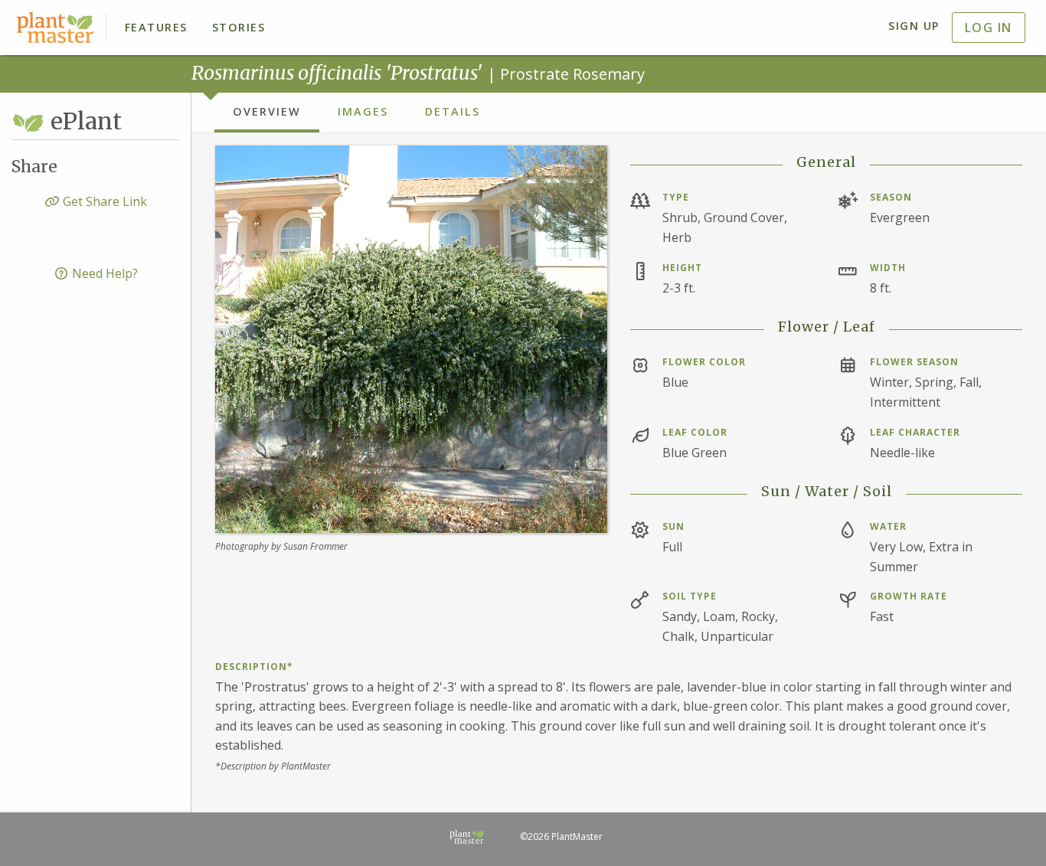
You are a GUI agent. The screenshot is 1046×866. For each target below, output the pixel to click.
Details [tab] (452, 111)
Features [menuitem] (156, 27)
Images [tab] (363, 111)
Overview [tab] (267, 111)
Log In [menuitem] (988, 27)
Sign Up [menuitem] (914, 25)
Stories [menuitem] (239, 27)
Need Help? (103, 273)
